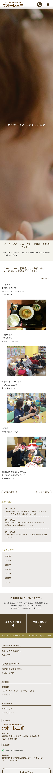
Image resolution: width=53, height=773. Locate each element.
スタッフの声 (7, 694)
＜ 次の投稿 (9, 492)
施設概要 (5, 687)
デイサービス (20, 635)
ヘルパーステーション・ (19, 691)
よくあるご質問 (8, 672)
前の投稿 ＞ (43, 492)
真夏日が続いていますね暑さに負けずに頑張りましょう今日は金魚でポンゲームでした (25, 511)
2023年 (8, 569)
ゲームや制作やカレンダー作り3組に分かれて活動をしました (26, 534)
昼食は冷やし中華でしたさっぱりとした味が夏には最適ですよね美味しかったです (25, 522)
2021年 (8, 578)
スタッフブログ (8, 712)
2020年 (8, 582)
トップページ (7, 635)
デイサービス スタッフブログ (39, 635)
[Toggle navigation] (48, 4)
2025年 (8, 560)
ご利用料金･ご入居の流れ (11, 669)
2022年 (8, 573)
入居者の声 (6, 654)
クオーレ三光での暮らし (11, 651)
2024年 (8, 565)
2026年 (8, 556)
